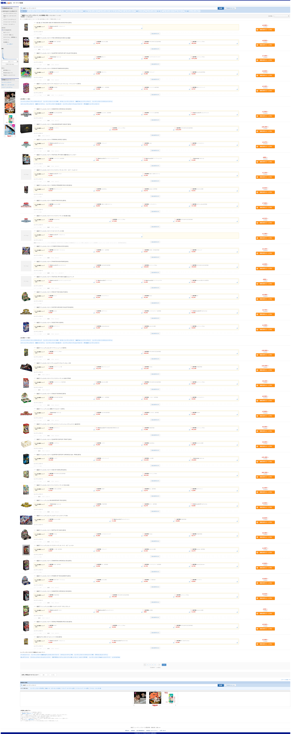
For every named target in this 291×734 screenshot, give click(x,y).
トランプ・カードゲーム (9, 19)
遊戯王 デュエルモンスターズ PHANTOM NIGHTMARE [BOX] (52, 261)
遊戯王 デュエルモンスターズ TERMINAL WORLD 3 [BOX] (51, 139)
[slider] (2, 59)
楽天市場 (7, 70)
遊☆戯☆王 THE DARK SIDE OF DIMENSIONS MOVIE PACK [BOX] (54, 22)
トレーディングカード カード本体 (58, 11)
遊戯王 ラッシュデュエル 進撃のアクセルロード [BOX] (50, 408)
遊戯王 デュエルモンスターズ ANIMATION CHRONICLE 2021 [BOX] (54, 560)
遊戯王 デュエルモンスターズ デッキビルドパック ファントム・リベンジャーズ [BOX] (59, 83)
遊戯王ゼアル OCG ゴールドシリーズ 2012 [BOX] (49, 637)
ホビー (6, 32)
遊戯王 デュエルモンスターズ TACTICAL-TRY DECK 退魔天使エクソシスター (56, 154)
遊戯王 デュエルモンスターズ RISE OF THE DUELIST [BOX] (52, 292)
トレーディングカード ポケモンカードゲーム (110, 11)
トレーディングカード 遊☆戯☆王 (154, 11)
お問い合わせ (163, 730)
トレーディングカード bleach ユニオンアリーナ (99, 657)
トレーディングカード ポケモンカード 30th (84, 654)
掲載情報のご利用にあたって (27, 713)
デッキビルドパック (25, 654)
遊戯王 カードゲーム (140, 11)
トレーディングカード (9, 13)
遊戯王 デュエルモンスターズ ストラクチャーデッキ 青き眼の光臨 (53, 215)
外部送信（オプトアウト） (152, 730)
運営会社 (127, 730)
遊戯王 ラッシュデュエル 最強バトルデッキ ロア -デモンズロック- (53, 606)
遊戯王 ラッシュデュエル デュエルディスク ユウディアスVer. (52, 515)
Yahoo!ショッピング (9, 75)
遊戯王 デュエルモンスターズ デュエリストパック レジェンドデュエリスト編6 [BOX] (58, 424)
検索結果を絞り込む (231, 8)
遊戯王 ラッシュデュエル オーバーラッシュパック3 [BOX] (51, 347)
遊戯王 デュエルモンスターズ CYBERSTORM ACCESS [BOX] (52, 246)
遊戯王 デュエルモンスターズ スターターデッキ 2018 (50, 231)
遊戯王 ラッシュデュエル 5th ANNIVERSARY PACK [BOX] (51, 500)
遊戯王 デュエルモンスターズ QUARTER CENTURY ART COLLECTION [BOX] (57, 53)
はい (44, 674)
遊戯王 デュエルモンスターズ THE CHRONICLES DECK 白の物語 (53, 38)
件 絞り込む (10, 64)
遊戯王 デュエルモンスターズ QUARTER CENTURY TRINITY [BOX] (54, 439)
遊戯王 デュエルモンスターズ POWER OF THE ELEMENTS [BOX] (54, 576)
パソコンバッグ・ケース (9, 21)
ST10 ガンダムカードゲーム (101, 654)
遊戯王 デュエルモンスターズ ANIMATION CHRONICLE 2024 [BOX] (54, 109)
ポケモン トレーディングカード (74, 11)
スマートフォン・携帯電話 (10, 37)
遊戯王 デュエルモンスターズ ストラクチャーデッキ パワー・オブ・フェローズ (57, 170)
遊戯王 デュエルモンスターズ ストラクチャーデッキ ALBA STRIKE (54, 378)
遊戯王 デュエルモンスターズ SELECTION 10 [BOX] (50, 322)
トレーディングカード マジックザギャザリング (38, 11)
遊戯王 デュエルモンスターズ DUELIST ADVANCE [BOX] (51, 393)
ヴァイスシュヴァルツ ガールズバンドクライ (40, 657)
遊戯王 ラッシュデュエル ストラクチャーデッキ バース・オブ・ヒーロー (55, 545)
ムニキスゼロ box (116, 657)
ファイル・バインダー (8, 24)
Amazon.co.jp (8, 72)
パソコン (6, 39)
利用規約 (133, 730)
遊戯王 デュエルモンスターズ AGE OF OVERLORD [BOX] (51, 469)
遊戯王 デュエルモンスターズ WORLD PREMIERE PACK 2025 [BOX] (54, 185)
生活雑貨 (6, 42)
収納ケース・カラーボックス (9, 16)
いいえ (52, 674)
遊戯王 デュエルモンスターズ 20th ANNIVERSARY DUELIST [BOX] (54, 124)
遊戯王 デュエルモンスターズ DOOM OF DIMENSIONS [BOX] (52, 68)
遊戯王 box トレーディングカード (90, 11)
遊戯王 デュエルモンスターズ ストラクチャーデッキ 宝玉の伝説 (53, 485)
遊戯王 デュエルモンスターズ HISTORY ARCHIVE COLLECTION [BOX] (55, 307)
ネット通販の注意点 (30, 719)
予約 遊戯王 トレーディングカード (192, 11)
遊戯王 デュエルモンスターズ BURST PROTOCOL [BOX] (51, 200)
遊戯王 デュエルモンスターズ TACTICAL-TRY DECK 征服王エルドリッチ (55, 276)
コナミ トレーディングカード (127, 11)
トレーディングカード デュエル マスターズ (173, 11)
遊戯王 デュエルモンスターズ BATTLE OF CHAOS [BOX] (51, 530)
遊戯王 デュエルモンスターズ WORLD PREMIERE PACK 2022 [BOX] (54, 621)
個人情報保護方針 (141, 730)
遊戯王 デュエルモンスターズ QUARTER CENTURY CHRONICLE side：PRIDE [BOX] (59, 454)
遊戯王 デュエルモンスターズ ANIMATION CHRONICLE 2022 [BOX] (54, 591)
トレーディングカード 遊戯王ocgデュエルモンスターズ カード (45, 654)
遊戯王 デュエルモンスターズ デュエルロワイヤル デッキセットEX (54, 363)
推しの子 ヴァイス (25, 657)
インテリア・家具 (8, 34)
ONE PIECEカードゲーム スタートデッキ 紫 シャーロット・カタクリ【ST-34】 (70, 657)
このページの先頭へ (285, 679)
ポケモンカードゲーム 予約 (67, 654)
